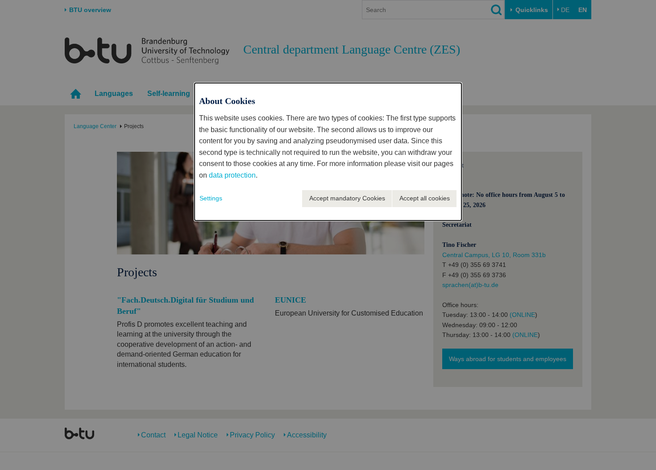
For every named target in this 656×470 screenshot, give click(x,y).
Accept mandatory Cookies (347, 198)
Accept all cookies (424, 198)
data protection (232, 175)
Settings (210, 198)
